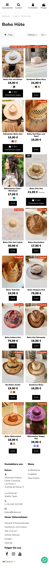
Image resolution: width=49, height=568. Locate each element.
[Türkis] (14, 198)
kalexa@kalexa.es (13, 512)
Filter (10, 35)
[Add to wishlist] (21, 104)
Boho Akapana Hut (36, 290)
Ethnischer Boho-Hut (12, 134)
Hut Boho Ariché (12, 385)
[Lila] (37, 446)
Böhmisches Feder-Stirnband (12, 189)
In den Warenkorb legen (13, 94)
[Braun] (14, 392)
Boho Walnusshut (13, 436)
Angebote (32, 474)
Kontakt (8, 538)
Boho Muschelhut (36, 242)
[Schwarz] (14, 87)
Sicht (36, 95)
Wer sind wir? (11, 531)
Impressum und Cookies (16, 527)
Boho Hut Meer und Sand (36, 135)
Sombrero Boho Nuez (36, 79)
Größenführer (34, 470)
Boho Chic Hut (36, 188)
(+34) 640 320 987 (14, 504)
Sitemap (8, 542)
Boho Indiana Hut (13, 337)
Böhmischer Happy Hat (36, 437)
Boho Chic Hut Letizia (13, 242)
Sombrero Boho (36, 385)
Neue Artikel (33, 478)
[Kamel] (39, 87)
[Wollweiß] (11, 87)
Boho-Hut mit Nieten (12, 79)
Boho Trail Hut (12, 290)
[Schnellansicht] (21, 109)
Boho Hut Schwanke (36, 337)
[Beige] (11, 198)
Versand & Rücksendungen (17, 523)
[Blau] (35, 446)
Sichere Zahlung (12, 534)
